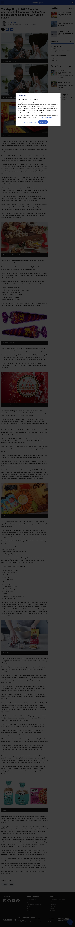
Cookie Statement (47, 117)
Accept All (43, 122)
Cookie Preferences (30, 122)
